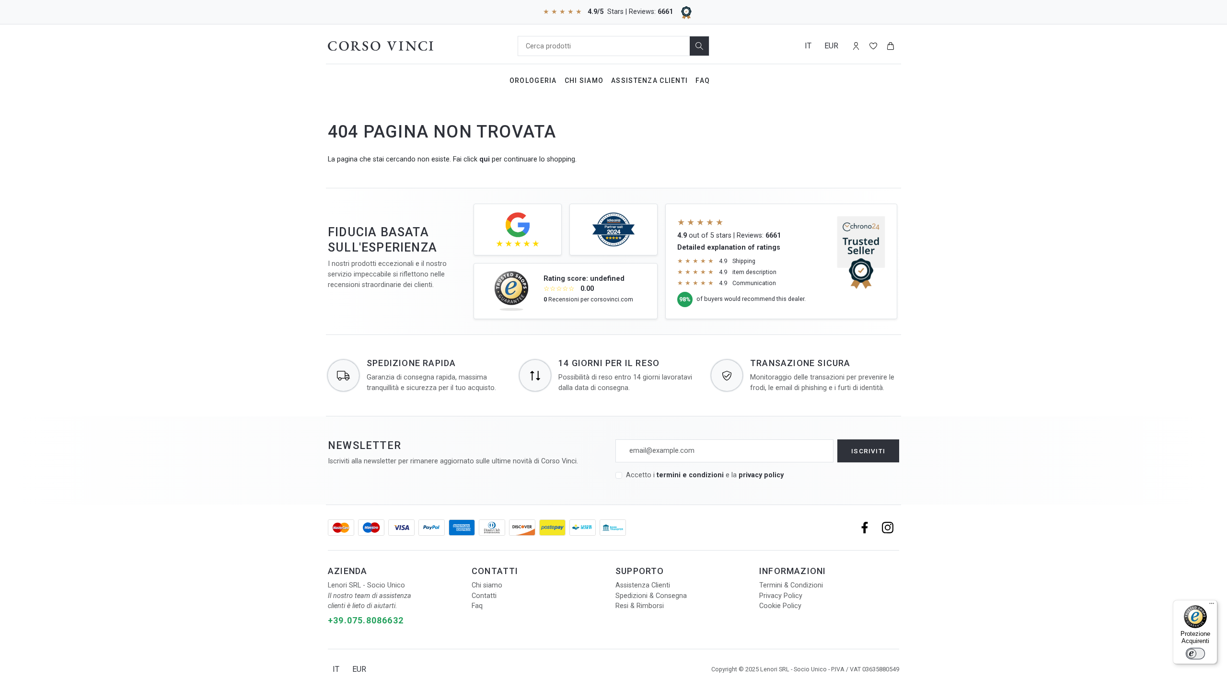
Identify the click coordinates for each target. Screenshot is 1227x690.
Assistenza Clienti (649, 80)
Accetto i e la (705, 475)
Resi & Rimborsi (639, 606)
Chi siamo (487, 585)
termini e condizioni (690, 475)
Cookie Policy (780, 606)
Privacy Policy (780, 596)
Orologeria (533, 80)
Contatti (484, 596)
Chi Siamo (584, 80)
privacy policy (761, 475)
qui (484, 159)
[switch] (1195, 653)
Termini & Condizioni (791, 585)
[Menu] (1211, 605)
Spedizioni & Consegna (651, 596)
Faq (702, 80)
